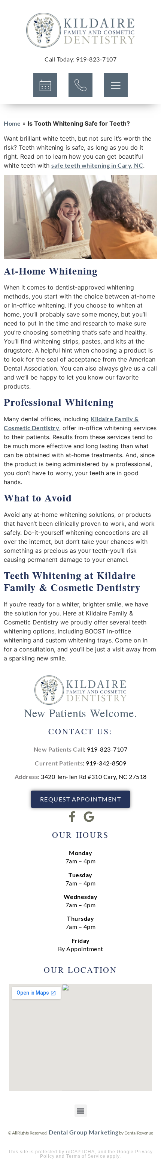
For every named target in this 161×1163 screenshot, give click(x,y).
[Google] (88, 816)
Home (12, 123)
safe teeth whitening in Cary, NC (97, 165)
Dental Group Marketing (83, 1132)
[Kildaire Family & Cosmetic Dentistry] (80, 30)
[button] (81, 1110)
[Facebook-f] (72, 816)
